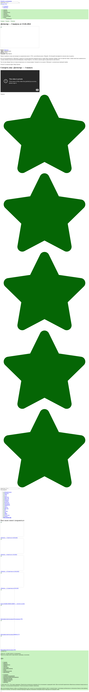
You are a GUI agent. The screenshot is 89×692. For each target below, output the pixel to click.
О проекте (5, 6)
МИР (5, 513)
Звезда (6, 507)
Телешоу (5, 13)
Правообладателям (7, 678)
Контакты (5, 7)
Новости (5, 11)
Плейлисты (9, 18)
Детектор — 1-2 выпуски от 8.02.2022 (10, 588)
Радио (4, 17)
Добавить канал (7, 680)
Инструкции (6, 672)
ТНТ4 (6, 516)
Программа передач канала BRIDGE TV (10, 634)
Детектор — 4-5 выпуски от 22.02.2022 (10, 571)
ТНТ (5, 494)
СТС (5, 496)
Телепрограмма (7, 16)
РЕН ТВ (6, 497)
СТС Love (7, 515)
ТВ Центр (6, 503)
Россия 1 (6, 493)
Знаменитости (6, 12)
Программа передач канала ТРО (8, 649)
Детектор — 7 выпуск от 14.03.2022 (9, 537)
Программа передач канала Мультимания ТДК (12, 619)
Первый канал (8, 492)
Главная (5, 9)
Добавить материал (8, 679)
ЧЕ (5, 512)
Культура (6, 502)
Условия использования (9, 675)
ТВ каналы (6, 14)
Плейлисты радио (7, 671)
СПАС (6, 511)
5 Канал (6, 501)
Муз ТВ (6, 508)
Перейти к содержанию (6, 1)
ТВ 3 (5, 506)
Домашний (7, 504)
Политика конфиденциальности (11, 677)
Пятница (6, 50)
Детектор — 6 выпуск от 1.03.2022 (9, 554)
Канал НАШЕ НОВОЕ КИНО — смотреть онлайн (13, 603)
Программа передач (8, 668)
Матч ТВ (6, 498)
